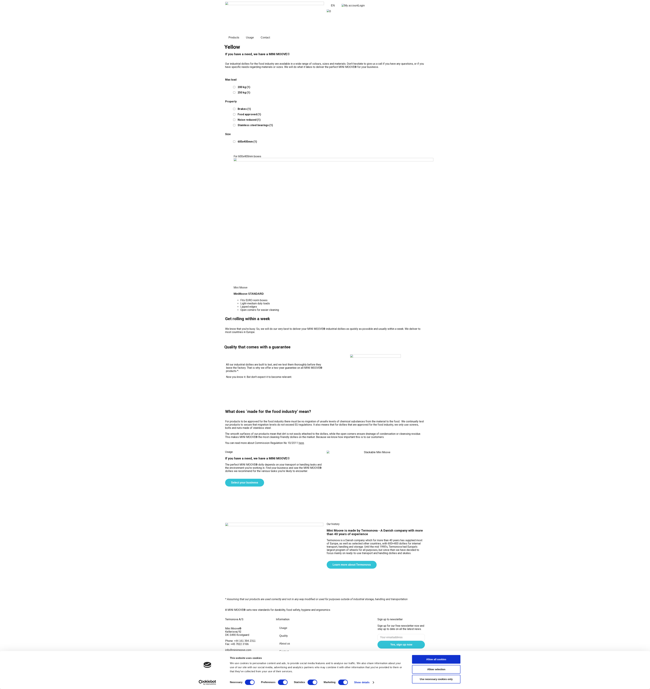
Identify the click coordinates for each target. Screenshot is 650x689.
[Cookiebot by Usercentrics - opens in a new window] (207, 682)
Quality (283, 635)
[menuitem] (332, 5)
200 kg (244, 87)
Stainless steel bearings (255, 125)
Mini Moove (240, 287)
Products (234, 37)
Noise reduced (249, 119)
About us (284, 643)
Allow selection (436, 669)
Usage (250, 37)
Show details (362, 682)
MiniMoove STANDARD (249, 293)
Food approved (249, 114)
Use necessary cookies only (436, 679)
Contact (265, 37)
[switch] (283, 682)
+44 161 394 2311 (244, 640)
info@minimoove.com (238, 650)
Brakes (244, 109)
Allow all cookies (436, 659)
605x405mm (247, 141)
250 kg (244, 92)
